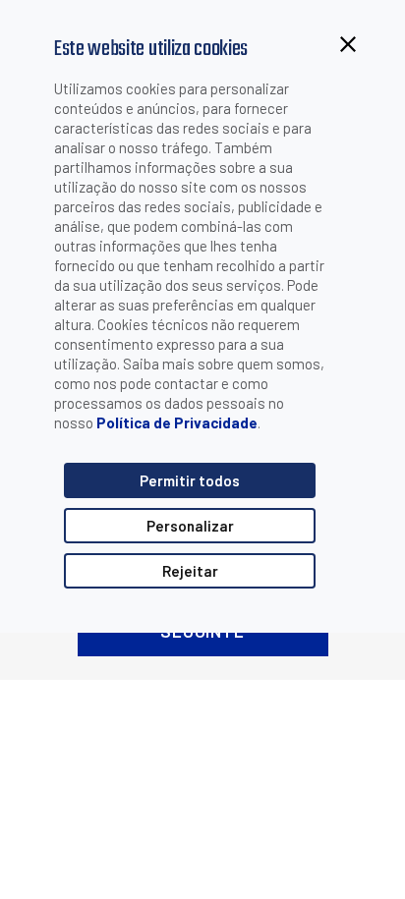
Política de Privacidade (177, 422)
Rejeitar (190, 571)
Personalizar (190, 525)
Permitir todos (190, 480)
